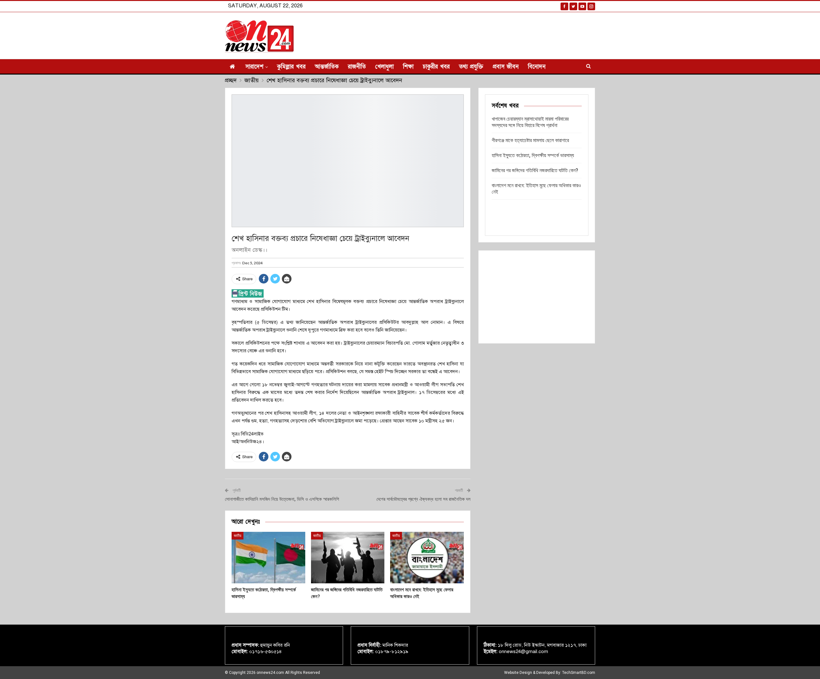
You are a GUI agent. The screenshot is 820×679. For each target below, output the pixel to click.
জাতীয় (237, 535)
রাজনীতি (357, 66)
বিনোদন (536, 66)
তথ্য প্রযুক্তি (471, 66)
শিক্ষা (408, 66)
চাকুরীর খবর (436, 66)
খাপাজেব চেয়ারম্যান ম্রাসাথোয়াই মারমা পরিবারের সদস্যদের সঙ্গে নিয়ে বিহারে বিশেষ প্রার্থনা (530, 122)
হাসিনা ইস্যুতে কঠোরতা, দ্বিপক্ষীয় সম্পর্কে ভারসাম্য (533, 155)
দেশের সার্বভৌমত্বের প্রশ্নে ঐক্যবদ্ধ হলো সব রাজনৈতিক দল (423, 499)
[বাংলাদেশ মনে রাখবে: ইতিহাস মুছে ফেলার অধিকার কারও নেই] (427, 557)
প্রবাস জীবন (506, 66)
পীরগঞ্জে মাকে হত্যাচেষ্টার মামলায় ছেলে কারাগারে (530, 140)
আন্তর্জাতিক (327, 66)
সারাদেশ (254, 66)
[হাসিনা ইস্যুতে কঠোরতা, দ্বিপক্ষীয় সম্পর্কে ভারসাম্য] (268, 557)
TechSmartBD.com (578, 672)
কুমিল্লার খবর (291, 66)
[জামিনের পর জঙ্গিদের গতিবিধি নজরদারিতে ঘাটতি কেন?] (348, 557)
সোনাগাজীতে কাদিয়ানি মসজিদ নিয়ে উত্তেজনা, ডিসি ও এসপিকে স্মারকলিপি (282, 499)
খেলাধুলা (384, 66)
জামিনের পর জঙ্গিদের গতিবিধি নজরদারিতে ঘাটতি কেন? (535, 170)
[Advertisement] (536, 297)
